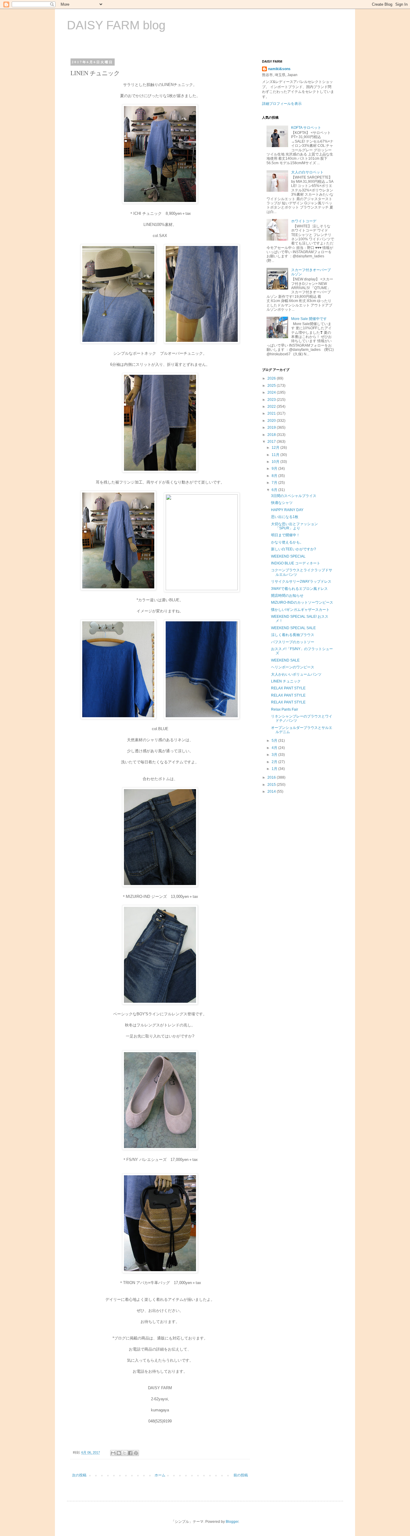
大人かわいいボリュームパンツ (296, 674)
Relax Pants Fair (284, 709)
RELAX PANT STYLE (288, 688)
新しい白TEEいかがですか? (293, 549)
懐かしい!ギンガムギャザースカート (300, 610)
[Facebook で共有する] (130, 1453)
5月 (275, 740)
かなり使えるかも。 (287, 542)
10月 (276, 462)
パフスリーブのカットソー (292, 642)
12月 (276, 447)
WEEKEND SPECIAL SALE (293, 628)
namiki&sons (279, 69)
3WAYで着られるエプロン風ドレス (299, 589)
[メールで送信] (113, 1453)
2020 (272, 421)
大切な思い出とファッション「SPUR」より (294, 526)
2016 (272, 777)
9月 (275, 468)
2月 (275, 762)
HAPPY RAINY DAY (287, 510)
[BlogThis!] (119, 1453)
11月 (276, 455)
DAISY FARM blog (116, 25)
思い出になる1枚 (284, 517)
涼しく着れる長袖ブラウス (292, 635)
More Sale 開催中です (309, 319)
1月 (275, 769)
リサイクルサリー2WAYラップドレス (301, 581)
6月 (275, 490)
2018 (272, 435)
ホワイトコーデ (303, 221)
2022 (272, 406)
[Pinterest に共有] (136, 1453)
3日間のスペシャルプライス (293, 496)
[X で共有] (125, 1453)
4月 (275, 748)
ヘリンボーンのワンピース (292, 667)
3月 (275, 755)
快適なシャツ (282, 503)
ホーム (160, 1475)
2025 (272, 385)
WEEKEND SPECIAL (288, 556)
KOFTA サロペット (306, 128)
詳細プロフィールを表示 (282, 104)
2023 (272, 400)
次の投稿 (79, 1475)
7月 (275, 483)
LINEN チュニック (286, 681)
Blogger (232, 1522)
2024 (272, 392)
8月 (275, 476)
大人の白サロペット (307, 172)
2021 (272, 413)
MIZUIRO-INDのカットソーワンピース (302, 602)
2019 (272, 427)
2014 (272, 791)
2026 (272, 378)
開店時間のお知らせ (287, 595)
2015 (272, 785)
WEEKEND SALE (285, 660)
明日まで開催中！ (285, 535)
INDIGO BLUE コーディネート (295, 563)
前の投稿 (241, 1475)
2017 (272, 441)
